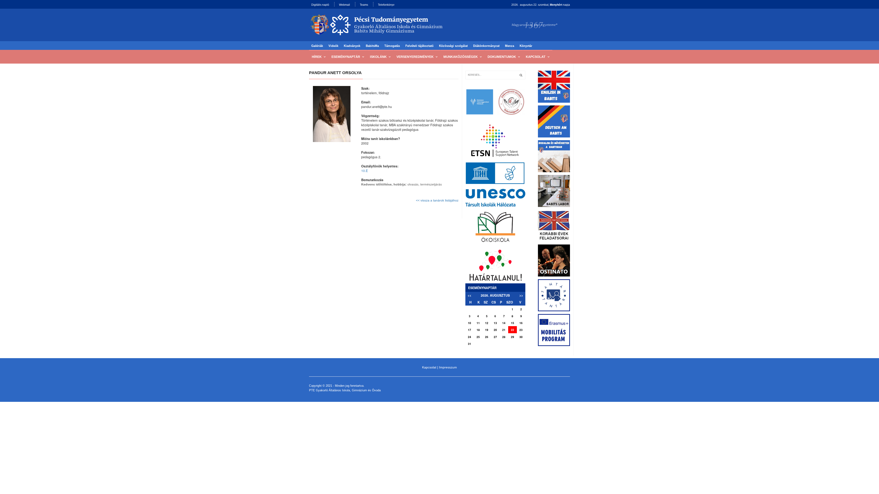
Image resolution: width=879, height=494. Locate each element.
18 (478, 330)
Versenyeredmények (415, 57)
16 (521, 323)
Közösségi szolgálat (453, 46)
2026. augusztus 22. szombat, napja (540, 4)
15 (512, 323)
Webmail (344, 4)
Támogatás (392, 46)
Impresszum (448, 367)
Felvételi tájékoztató (419, 46)
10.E (364, 170)
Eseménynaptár (345, 57)
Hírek (317, 57)
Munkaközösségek (460, 57)
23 (521, 330)
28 (503, 337)
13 (495, 323)
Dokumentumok (502, 57)
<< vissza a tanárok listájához (437, 200)
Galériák (317, 46)
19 (486, 330)
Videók (333, 46)
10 (469, 323)
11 (478, 323)
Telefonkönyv (386, 4)
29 (512, 337)
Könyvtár (526, 46)
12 (486, 323)
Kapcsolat (535, 57)
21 (503, 330)
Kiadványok (352, 46)
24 (469, 337)
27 (495, 337)
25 (478, 337)
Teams (364, 4)
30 (521, 337)
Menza (509, 46)
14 (503, 323)
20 (495, 330)
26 (486, 337)
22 (512, 330)
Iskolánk (378, 57)
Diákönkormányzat (486, 46)
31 (469, 344)
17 (469, 330)
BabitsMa (372, 46)
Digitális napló (320, 4)
